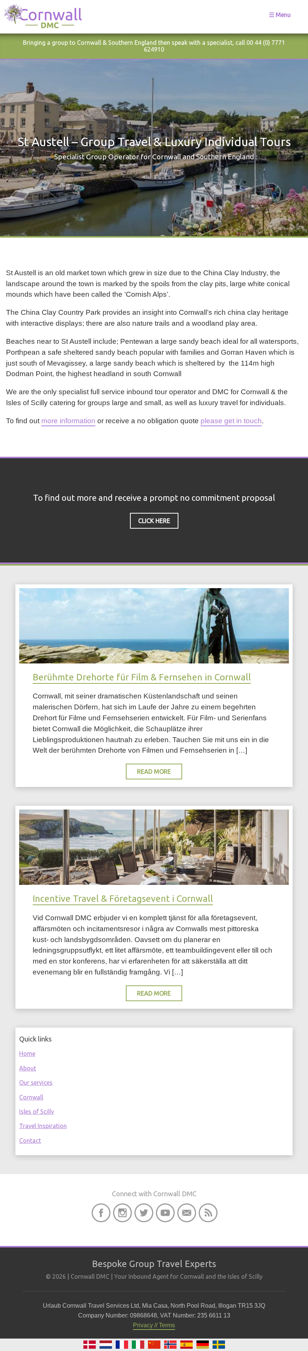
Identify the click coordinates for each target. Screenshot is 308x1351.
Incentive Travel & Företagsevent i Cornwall (123, 899)
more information (68, 421)
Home (27, 1053)
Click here (154, 520)
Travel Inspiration (43, 1125)
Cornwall (31, 1097)
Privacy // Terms (154, 1325)
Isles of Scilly (36, 1111)
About (27, 1068)
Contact (30, 1140)
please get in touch (231, 421)
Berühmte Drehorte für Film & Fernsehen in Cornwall (142, 677)
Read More (154, 771)
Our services (36, 1082)
